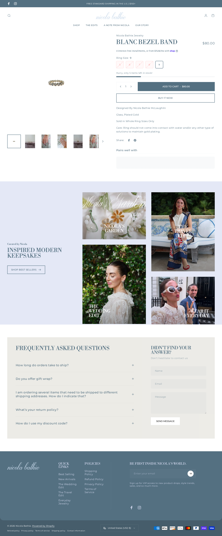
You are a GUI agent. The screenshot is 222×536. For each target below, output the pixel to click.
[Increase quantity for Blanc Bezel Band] (131, 86)
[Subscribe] (191, 474)
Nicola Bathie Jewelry (130, 35)
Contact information (76, 531)
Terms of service (42, 531)
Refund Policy (94, 479)
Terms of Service (90, 491)
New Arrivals (66, 479)
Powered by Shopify (43, 526)
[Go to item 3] (46, 141)
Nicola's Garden (114, 229)
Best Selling (66, 474)
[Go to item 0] (14, 141)
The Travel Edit (183, 231)
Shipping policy (58, 531)
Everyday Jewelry (64, 502)
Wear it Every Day (196, 314)
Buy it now (165, 98)
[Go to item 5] (78, 141)
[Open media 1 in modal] (56, 83)
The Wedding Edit (99, 311)
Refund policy (13, 531)
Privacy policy (27, 531)
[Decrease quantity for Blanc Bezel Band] (119, 86)
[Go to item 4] (62, 141)
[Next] (98, 88)
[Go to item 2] (30, 141)
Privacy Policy (94, 484)
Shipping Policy (91, 473)
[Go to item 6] (94, 141)
